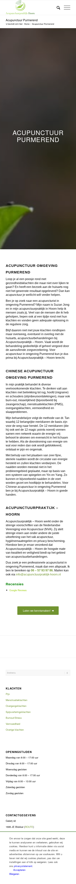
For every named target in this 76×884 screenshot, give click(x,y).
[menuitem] (56, 7)
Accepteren (19, 870)
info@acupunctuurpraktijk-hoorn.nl (38, 574)
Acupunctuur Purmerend (22, 20)
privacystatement (23, 866)
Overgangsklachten (16, 706)
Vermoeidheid (13, 724)
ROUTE (29, 827)
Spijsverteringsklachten (18, 712)
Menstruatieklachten (16, 700)
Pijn (8, 694)
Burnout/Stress (14, 717)
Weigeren (14, 874)
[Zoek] (56, 7)
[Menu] (65, 7)
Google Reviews (18, 590)
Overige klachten (15, 729)
